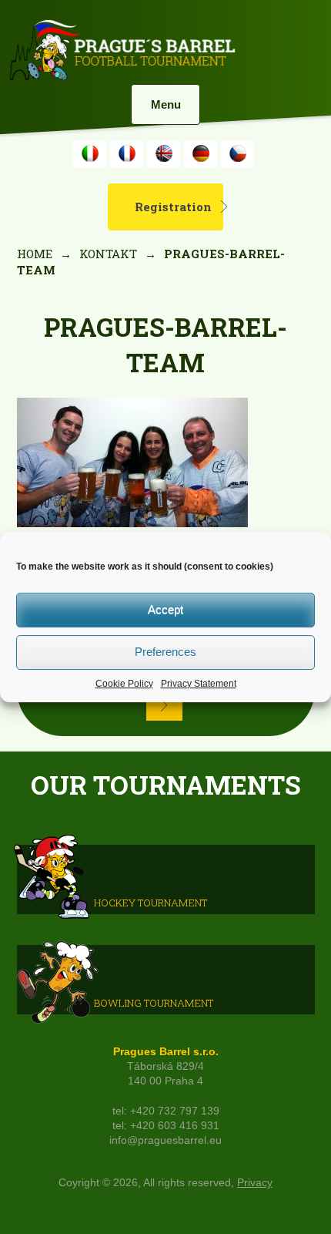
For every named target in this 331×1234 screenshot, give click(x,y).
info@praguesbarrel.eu (165, 1140)
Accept (165, 609)
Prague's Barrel (122, 51)
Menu (166, 104)
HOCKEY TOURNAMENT (150, 903)
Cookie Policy (124, 683)
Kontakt (108, 253)
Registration (173, 206)
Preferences (165, 651)
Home (34, 253)
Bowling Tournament (153, 1003)
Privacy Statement (198, 683)
